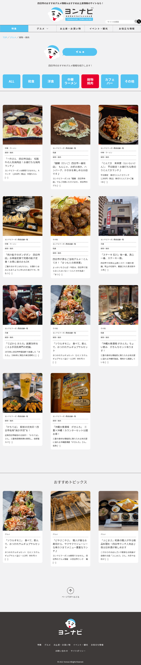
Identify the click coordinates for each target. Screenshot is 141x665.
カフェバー (110, 81)
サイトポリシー (78, 650)
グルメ (41, 28)
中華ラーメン (70, 81)
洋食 (51, 81)
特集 (14, 28)
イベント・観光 (99, 28)
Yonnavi (67, 662)
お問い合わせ (61, 650)
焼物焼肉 (90, 81)
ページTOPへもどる (70, 596)
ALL (11, 81)
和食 (31, 81)
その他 (129, 81)
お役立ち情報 (127, 28)
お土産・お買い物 (70, 28)
